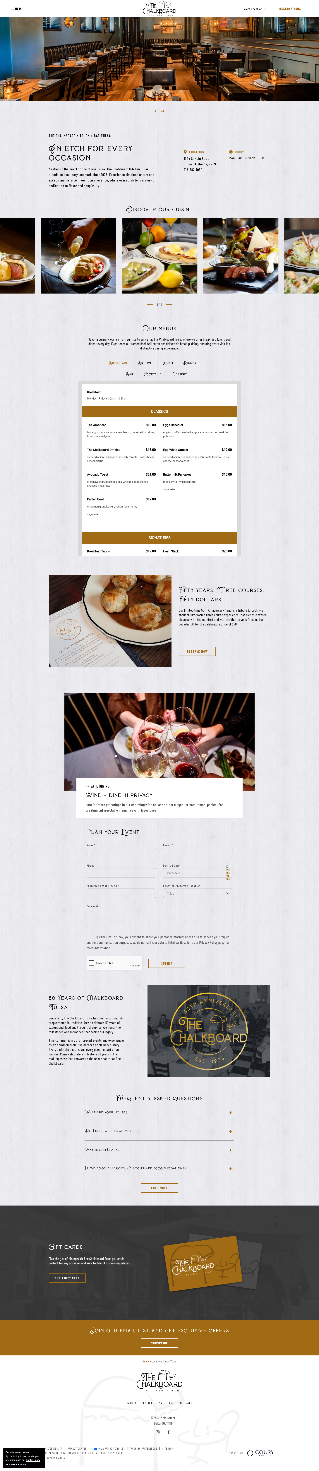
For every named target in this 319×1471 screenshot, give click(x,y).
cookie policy (33, 1460)
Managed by (236, 1453)
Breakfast (118, 363)
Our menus (160, 328)
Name (91, 845)
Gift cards (66, 1247)
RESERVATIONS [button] (290, 8)
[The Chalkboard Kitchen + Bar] (159, 8)
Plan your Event (113, 832)
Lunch (168, 363)
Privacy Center (77, 1448)
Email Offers (165, 1403)
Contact (147, 1403)
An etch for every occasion (91, 153)
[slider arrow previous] (150, 305)
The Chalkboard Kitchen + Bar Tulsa (80, 135)
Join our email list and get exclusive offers (159, 1330)
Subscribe (154, 1341)
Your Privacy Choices (111, 1448)
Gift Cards (185, 1403)
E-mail (168, 845)
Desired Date (171, 865)
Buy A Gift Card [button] (64, 1276)
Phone (91, 865)
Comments (93, 906)
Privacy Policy (208, 942)
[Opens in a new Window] (158, 1432)
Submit (166, 963)
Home (146, 1361)
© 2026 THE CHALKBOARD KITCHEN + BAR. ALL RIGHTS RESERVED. (84, 1453)
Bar (130, 374)
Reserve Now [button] (193, 650)
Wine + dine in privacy (119, 795)
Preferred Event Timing (103, 885)
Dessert (179, 374)
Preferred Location (188, 885)
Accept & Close (16, 1464)
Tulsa (159, 111)
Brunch (145, 363)
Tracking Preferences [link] (143, 1448)
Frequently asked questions (159, 1098)
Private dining (97, 786)
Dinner (190, 363)
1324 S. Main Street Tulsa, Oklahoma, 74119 (200, 161)
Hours (240, 152)
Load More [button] (154, 1186)
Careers (132, 1403)
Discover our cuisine (159, 209)
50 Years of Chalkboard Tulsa (86, 1003)
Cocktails (153, 374)
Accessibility (54, 1448)
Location (197, 152)
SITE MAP (167, 1448)
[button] (16, 8)
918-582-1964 (193, 169)
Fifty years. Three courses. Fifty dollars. (222, 595)
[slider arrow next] (169, 305)
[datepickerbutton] (228, 873)
